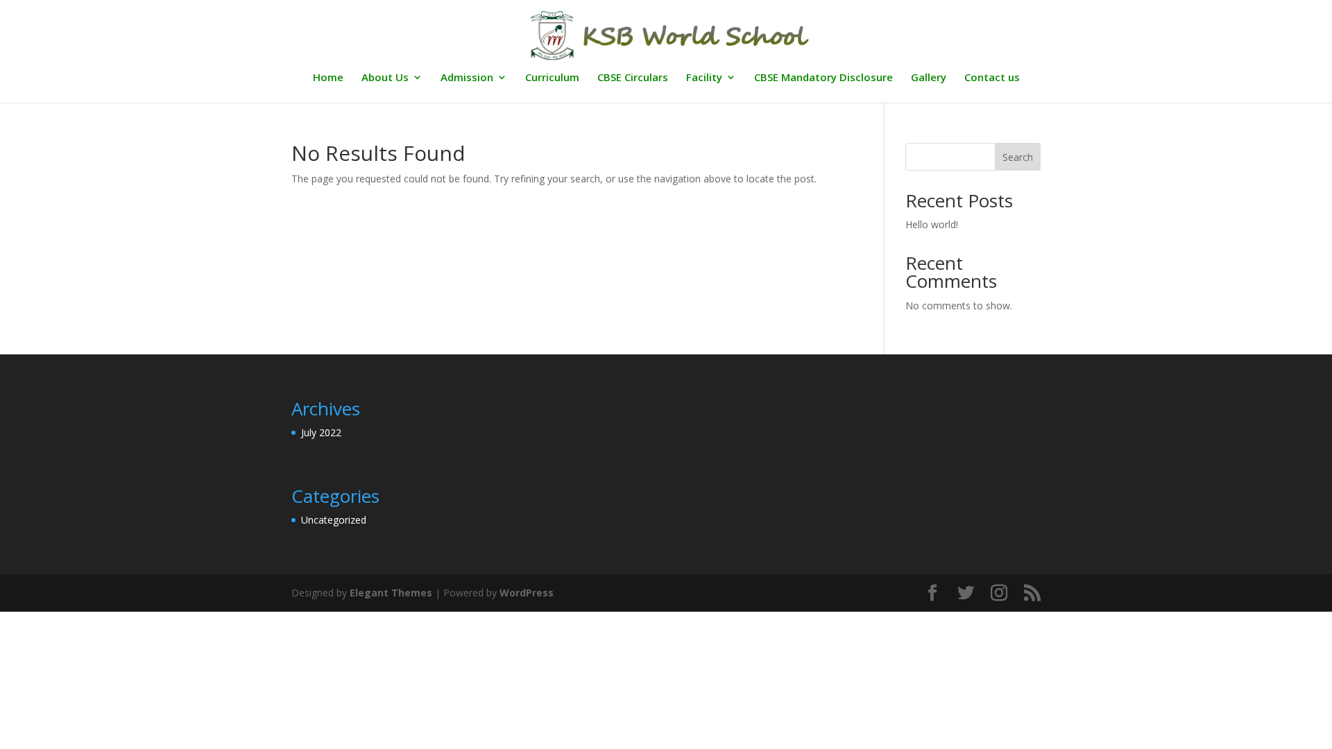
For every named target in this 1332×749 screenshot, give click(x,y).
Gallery (928, 78)
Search (1017, 157)
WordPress (527, 592)
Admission (467, 78)
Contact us (992, 78)
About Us (385, 78)
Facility (704, 78)
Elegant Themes (391, 592)
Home (328, 78)
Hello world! (931, 224)
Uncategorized (333, 519)
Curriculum (552, 78)
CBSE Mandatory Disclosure (823, 78)
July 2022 (321, 432)
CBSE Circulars (632, 78)
